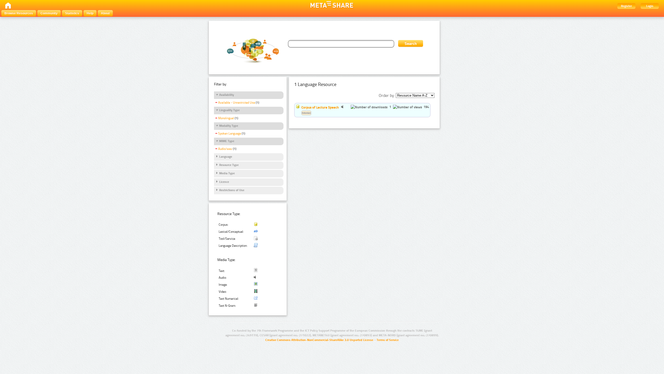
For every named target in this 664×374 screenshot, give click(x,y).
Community (49, 13)
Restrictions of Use (231, 190)
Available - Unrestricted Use (236, 102)
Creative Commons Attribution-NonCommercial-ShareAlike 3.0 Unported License (319, 340)
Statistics (72, 13)
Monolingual (226, 118)
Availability (226, 95)
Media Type (227, 173)
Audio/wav (225, 149)
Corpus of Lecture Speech (320, 107)
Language (225, 156)
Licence (224, 182)
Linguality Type (229, 110)
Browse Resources (18, 13)
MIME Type (226, 141)
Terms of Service (388, 340)
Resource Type (229, 165)
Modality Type (228, 126)
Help (90, 13)
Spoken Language (229, 133)
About (105, 13)
